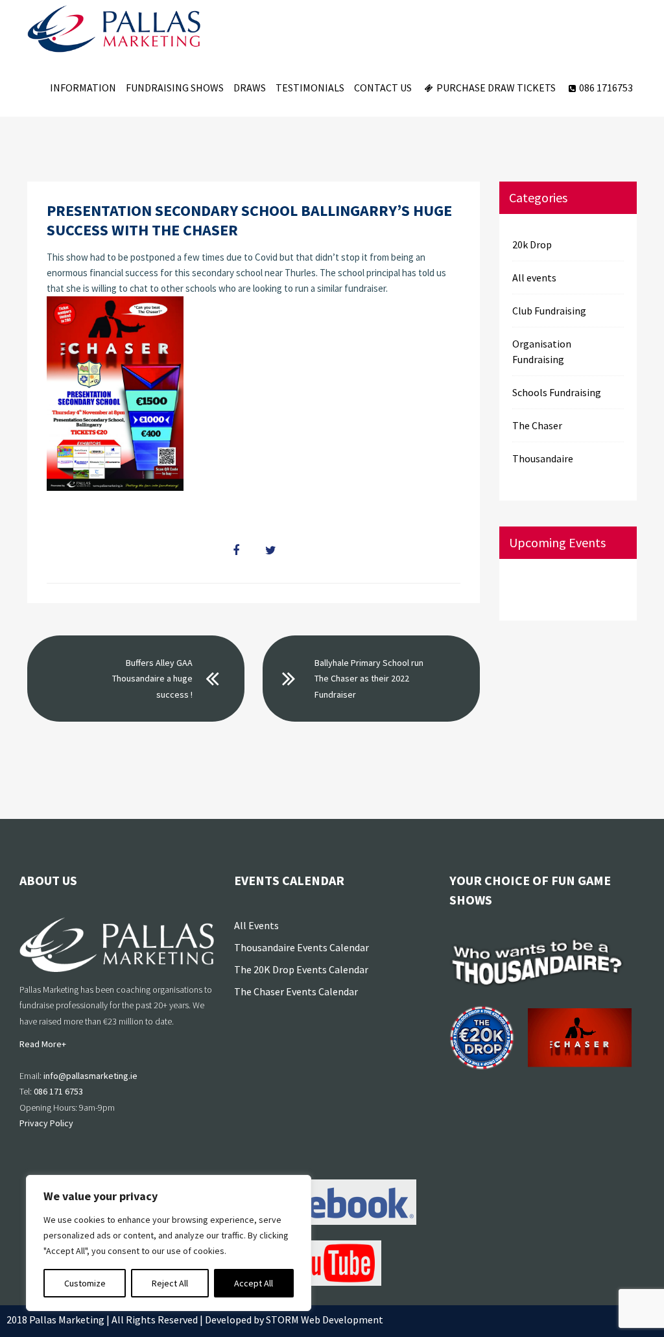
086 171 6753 (58, 1091)
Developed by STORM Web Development (294, 1319)
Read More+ (42, 1044)
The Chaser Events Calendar (296, 991)
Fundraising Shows (175, 87)
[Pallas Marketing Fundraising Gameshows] (114, 29)
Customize (85, 1283)
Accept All (253, 1283)
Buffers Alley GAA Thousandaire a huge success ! (152, 678)
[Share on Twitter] (270, 550)
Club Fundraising (549, 310)
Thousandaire (542, 458)
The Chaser (537, 425)
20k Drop (532, 244)
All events (534, 277)
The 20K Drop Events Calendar (301, 969)
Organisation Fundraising (541, 351)
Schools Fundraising (556, 392)
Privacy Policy (46, 1123)
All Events (256, 925)
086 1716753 (606, 87)
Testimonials (310, 87)
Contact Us (383, 87)
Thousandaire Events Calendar (301, 947)
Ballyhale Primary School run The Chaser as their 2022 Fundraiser (368, 678)
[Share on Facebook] (236, 550)
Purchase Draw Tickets (496, 87)
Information (83, 87)
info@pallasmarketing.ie (90, 1076)
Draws (249, 87)
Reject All (170, 1283)
